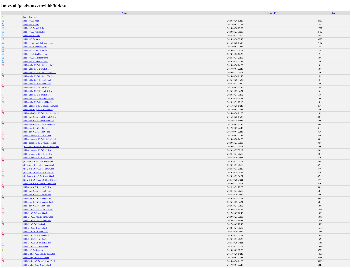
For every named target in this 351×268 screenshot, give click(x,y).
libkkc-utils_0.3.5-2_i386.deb (36, 87)
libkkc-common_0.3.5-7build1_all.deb (39, 143)
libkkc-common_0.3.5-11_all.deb (37, 154)
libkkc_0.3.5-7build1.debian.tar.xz (38, 50)
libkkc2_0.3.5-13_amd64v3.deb (37, 243)
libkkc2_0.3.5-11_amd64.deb (35, 246)
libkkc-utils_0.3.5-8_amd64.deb (37, 95)
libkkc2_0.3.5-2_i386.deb (34, 224)
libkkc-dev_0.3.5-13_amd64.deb (37, 198)
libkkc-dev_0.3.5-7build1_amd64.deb (39, 183)
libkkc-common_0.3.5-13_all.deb (37, 157)
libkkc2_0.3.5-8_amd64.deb (35, 228)
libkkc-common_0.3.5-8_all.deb (37, 150)
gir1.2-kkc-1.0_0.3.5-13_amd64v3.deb (40, 180)
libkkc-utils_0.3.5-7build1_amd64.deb (39, 72)
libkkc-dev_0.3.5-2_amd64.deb (36, 132)
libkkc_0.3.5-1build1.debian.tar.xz (38, 43)
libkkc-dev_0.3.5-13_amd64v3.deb (38, 202)
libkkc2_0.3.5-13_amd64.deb (36, 235)
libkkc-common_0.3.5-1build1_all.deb (39, 139)
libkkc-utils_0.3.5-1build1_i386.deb (38, 76)
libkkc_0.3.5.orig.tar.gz (33, 250)
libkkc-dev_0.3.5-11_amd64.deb (37, 191)
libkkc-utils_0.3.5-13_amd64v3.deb (38, 98)
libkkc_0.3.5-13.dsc (31, 39)
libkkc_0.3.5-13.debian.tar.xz (35, 61)
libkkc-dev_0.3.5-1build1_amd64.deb (39, 117)
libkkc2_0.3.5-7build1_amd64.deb (38, 217)
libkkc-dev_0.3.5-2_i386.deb (35, 128)
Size (333, 13)
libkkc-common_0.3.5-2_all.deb (37, 135)
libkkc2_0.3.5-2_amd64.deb (35, 213)
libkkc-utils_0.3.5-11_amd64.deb (37, 102)
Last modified (271, 13)
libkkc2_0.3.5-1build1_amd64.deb (38, 209)
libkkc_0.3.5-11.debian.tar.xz (35, 58)
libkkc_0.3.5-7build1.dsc (34, 32)
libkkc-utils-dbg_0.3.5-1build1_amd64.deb (41, 113)
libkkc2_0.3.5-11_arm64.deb (35, 239)
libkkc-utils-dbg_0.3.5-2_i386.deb (38, 109)
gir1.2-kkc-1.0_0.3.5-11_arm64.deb (38, 169)
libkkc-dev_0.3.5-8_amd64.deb (36, 206)
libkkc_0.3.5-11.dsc (31, 35)
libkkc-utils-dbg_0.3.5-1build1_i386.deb (40, 106)
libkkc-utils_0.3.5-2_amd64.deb (37, 69)
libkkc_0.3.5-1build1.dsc (34, 28)
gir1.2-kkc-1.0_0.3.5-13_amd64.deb (38, 176)
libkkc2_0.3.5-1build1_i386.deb (37, 220)
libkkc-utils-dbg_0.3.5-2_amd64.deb (39, 124)
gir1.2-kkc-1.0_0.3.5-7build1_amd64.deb (41, 146)
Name (124, 13)
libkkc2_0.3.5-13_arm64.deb (35, 231)
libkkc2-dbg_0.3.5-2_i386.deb (36, 257)
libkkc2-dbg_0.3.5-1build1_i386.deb (39, 254)
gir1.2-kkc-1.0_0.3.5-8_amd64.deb (38, 161)
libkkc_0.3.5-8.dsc (31, 21)
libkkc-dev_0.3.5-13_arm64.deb (37, 194)
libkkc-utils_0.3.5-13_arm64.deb (37, 80)
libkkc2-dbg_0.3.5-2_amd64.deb (37, 265)
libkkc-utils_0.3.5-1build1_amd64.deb (39, 65)
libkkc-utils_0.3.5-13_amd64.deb (37, 91)
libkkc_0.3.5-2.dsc (31, 24)
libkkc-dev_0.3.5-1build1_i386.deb (38, 120)
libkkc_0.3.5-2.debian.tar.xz (35, 46)
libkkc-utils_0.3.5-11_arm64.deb (37, 83)
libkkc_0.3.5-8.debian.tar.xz (35, 54)
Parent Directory (30, 17)
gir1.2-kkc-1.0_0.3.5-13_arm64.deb (38, 172)
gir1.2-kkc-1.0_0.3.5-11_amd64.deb (38, 165)
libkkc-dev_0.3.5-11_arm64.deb (37, 187)
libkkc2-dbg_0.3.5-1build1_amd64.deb (40, 261)
